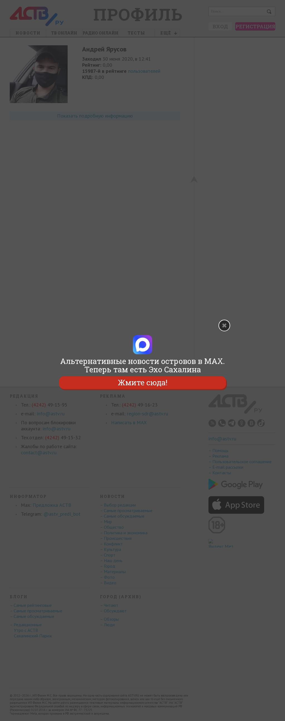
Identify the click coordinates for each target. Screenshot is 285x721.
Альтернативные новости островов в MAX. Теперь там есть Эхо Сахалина (142, 365)
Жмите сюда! (142, 382)
